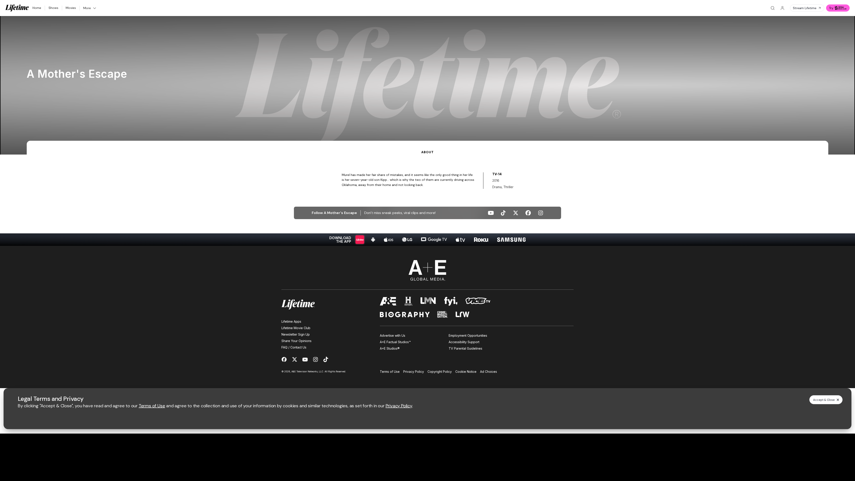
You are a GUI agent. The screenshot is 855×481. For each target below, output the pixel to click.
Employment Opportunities (468, 335)
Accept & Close (824, 400)
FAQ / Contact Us (293, 347)
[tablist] (427, 148)
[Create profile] (782, 8)
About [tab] (427, 152)
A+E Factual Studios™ (395, 342)
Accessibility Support (464, 342)
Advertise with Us (392, 335)
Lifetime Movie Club (295, 328)
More (87, 8)
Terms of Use (390, 371)
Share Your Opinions (296, 341)
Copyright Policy (440, 371)
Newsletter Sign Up (295, 334)
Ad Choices (488, 371)
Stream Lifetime (804, 8)
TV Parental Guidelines (465, 348)
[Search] (772, 8)
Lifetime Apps (291, 321)
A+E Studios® (390, 348)
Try (831, 8)
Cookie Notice (465, 371)
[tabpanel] (427, 200)
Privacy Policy (413, 371)
